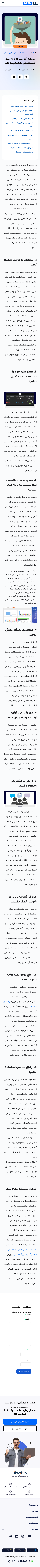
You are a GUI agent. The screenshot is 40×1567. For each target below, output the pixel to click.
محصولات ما (33, 1523)
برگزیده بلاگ (33, 1505)
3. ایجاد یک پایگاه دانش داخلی (22, 118)
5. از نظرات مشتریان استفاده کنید (21, 131)
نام (29, 1349)
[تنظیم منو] (3, 3)
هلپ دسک (17, 1249)
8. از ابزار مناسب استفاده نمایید (22, 147)
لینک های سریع (32, 1517)
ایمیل (28, 1360)
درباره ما (35, 1529)
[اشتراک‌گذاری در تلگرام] (13, 76)
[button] (20, 1422)
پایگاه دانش (18, 1254)
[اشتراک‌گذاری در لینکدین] (26, 76)
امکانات (35, 1511)
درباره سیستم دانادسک (24, 152)
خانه (35, 53)
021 (21, 1561)
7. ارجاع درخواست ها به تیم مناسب (20, 143)
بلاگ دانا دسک (28, 53)
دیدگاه (28, 1319)
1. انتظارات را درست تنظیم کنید (22, 106)
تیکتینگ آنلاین (30, 1249)
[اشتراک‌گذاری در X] (20, 76)
